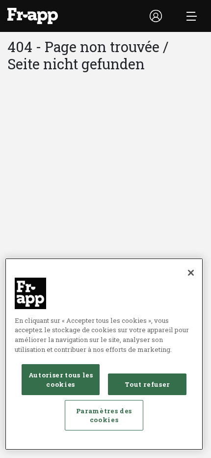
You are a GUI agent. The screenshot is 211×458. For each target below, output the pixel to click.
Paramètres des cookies (104, 415)
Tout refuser (147, 384)
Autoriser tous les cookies (60, 379)
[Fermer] (191, 273)
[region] (104, 354)
